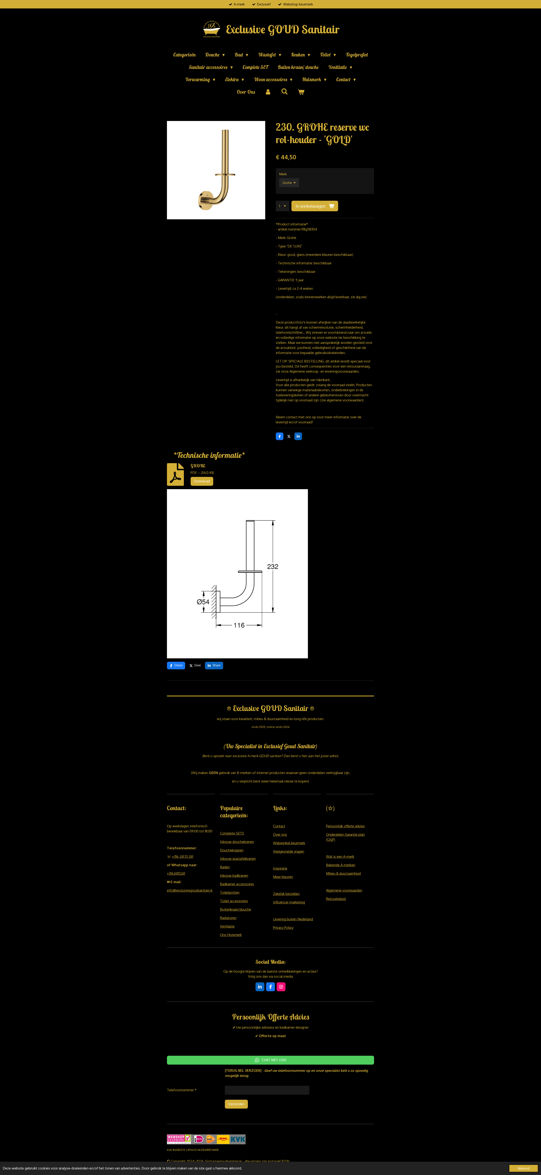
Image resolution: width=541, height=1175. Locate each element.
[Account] (268, 92)
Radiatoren (228, 918)
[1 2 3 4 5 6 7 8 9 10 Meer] (282, 206)
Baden (225, 867)
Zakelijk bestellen (286, 894)
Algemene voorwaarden (344, 890)
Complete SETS (232, 833)
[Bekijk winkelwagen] (301, 92)
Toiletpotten (229, 892)
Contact (279, 826)
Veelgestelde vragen (288, 851)
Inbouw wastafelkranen (238, 859)
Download (202, 481)
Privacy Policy (283, 927)
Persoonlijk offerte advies (345, 826)
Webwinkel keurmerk (289, 843)
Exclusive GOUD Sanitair (282, 29)
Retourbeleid (336, 899)
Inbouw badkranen (234, 875)
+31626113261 (176, 873)
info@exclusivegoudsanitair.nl (189, 890)
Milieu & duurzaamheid (343, 873)
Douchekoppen (231, 850)
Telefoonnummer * (182, 1090)
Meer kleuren (283, 877)
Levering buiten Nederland (293, 919)
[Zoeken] (284, 91)
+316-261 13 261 (182, 856)
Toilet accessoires (234, 901)
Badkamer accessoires (237, 884)
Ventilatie (227, 926)
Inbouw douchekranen (237, 842)
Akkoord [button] (523, 1168)
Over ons (280, 834)
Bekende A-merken (340, 865)
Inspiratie (280, 868)
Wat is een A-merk (340, 856)
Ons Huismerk (231, 935)
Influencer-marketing (289, 902)
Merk (283, 174)
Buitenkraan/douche (235, 909)
